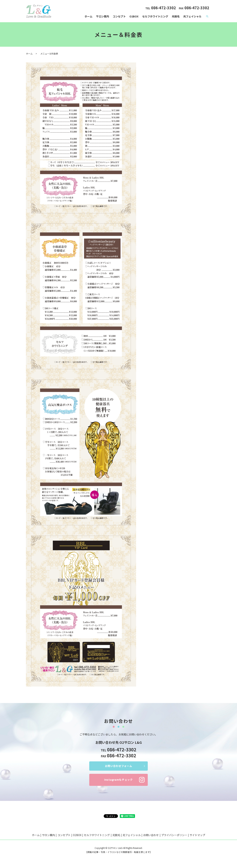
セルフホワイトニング (155, 16)
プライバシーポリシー (174, 835)
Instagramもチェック (118, 779)
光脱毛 (176, 16)
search (207, 16)
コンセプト (119, 16)
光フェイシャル (192, 16)
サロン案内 (102, 16)
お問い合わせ (151, 835)
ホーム (88, 16)
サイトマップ (197, 835)
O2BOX (133, 16)
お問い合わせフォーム (118, 766)
